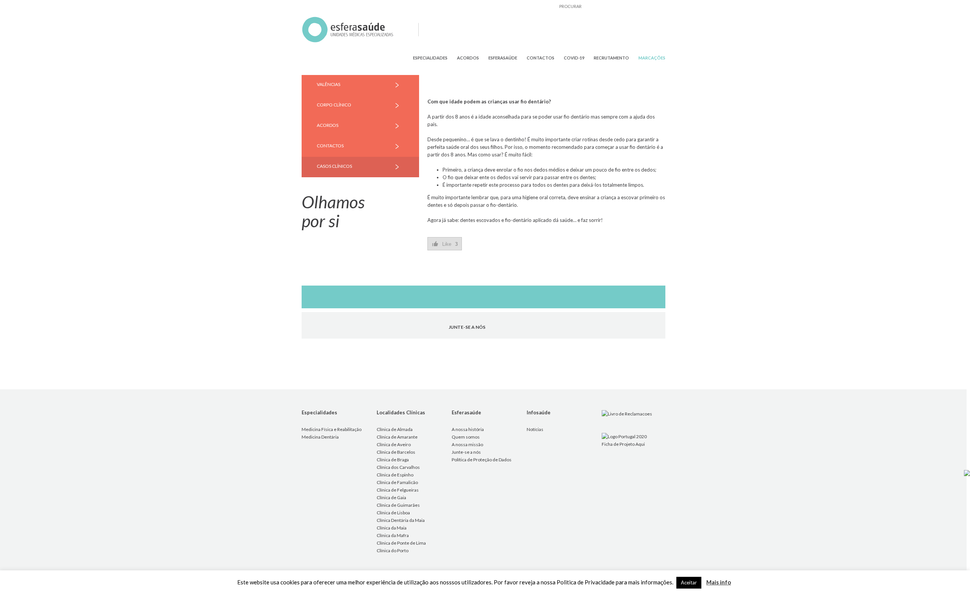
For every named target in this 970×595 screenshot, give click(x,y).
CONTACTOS (540, 57)
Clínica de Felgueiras (398, 490)
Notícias (535, 429)
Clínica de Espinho (395, 475)
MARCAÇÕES (651, 57)
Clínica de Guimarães (398, 505)
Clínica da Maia (392, 528)
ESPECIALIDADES (430, 57)
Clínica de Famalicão (397, 482)
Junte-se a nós (466, 452)
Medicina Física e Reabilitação (331, 429)
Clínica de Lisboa (393, 512)
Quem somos (466, 437)
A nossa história (468, 429)
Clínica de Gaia (391, 497)
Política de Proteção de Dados (482, 459)
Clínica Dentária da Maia (401, 520)
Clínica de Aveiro (394, 444)
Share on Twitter (455, 266)
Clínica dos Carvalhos (398, 467)
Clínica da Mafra (393, 535)
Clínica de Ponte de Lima (401, 543)
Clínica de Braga (393, 459)
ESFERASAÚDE (502, 57)
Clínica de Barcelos (396, 452)
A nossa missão (467, 444)
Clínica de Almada (395, 429)
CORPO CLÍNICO (334, 105)
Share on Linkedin (474, 266)
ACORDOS (468, 57)
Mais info (718, 582)
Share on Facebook (435, 266)
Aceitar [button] (689, 582)
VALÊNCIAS (328, 84)
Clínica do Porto (392, 550)
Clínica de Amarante (397, 437)
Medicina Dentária (320, 437)
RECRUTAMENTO (611, 57)
